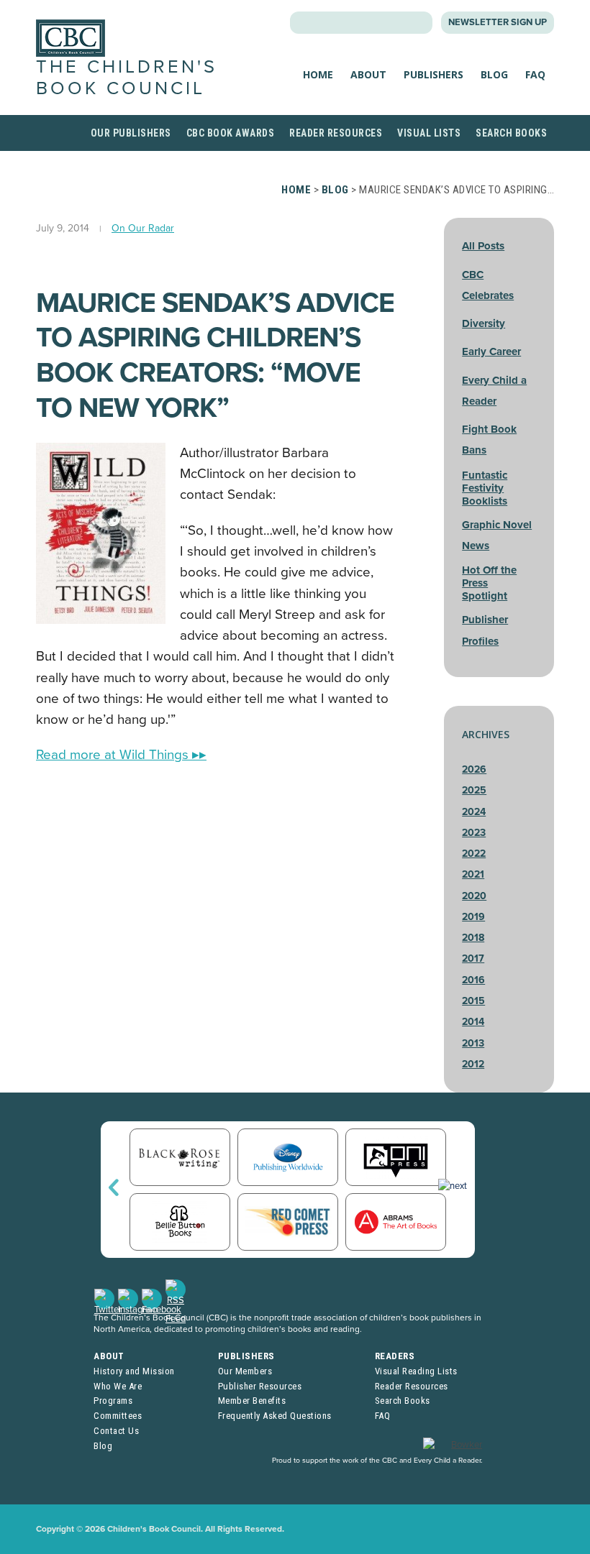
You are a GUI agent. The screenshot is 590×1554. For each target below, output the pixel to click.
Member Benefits (252, 1400)
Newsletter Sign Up (497, 22)
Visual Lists (428, 133)
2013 (473, 1043)
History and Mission (134, 1371)
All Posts (483, 245)
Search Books (511, 133)
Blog (494, 74)
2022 (474, 853)
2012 (473, 1064)
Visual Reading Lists (416, 1371)
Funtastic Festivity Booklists (484, 488)
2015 (473, 1001)
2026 (474, 769)
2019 (473, 917)
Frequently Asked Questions (275, 1415)
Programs (113, 1400)
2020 (474, 896)
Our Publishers (131, 133)
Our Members (245, 1371)
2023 (474, 833)
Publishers (433, 74)
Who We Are (118, 1386)
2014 (473, 1022)
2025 (474, 790)
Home (318, 74)
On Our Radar (143, 228)
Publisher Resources (260, 1386)
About (368, 74)
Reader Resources (335, 133)
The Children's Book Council (126, 77)
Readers (395, 1356)
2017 (473, 958)
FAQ (535, 74)
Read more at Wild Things (121, 755)
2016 (473, 980)
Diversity (483, 323)
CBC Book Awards (230, 133)
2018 (473, 938)
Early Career (491, 351)
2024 (474, 812)
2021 (473, 874)
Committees (118, 1415)
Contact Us (116, 1430)
